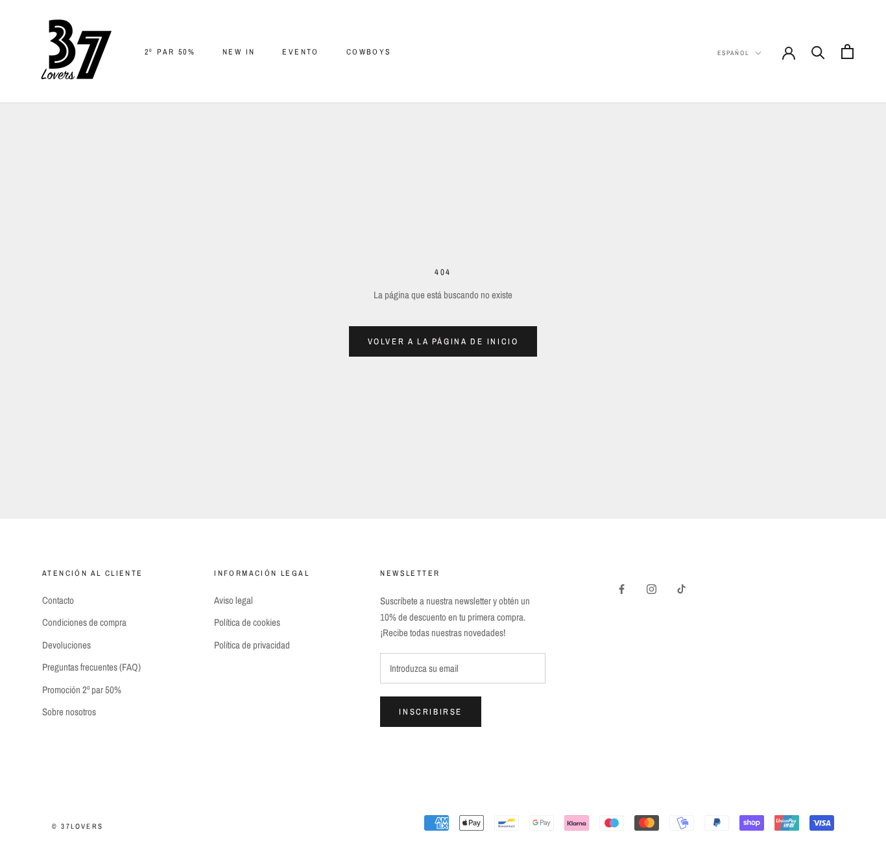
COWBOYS (369, 52)
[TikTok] (681, 588)
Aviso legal (233, 600)
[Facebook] (622, 588)
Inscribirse (430, 711)
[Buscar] (818, 51)
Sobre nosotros (69, 712)
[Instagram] (651, 588)
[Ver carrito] (847, 51)
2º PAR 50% (170, 52)
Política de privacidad (252, 645)
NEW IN (238, 52)
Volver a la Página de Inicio (443, 341)
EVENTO (300, 52)
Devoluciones (66, 645)
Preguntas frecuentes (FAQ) (91, 667)
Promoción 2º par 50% (81, 689)
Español (733, 53)
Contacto (58, 600)
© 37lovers (77, 826)
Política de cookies (247, 622)
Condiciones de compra (84, 622)
